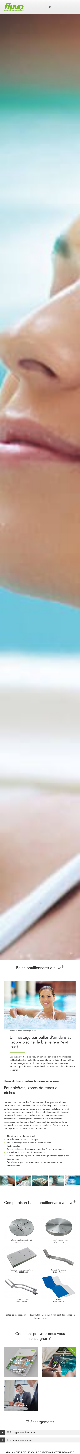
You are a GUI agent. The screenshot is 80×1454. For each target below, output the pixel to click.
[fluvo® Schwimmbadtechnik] (14, 7)
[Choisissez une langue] (50, 7)
